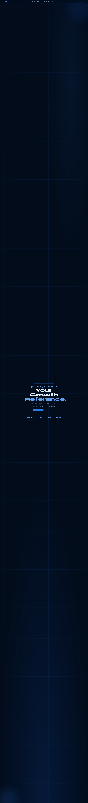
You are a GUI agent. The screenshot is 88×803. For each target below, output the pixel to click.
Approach (38, 1)
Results (47, 1)
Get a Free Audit (38, 410)
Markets (43, 1)
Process (52, 1)
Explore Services (49, 410)
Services (33, 1)
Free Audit (81, 1)
